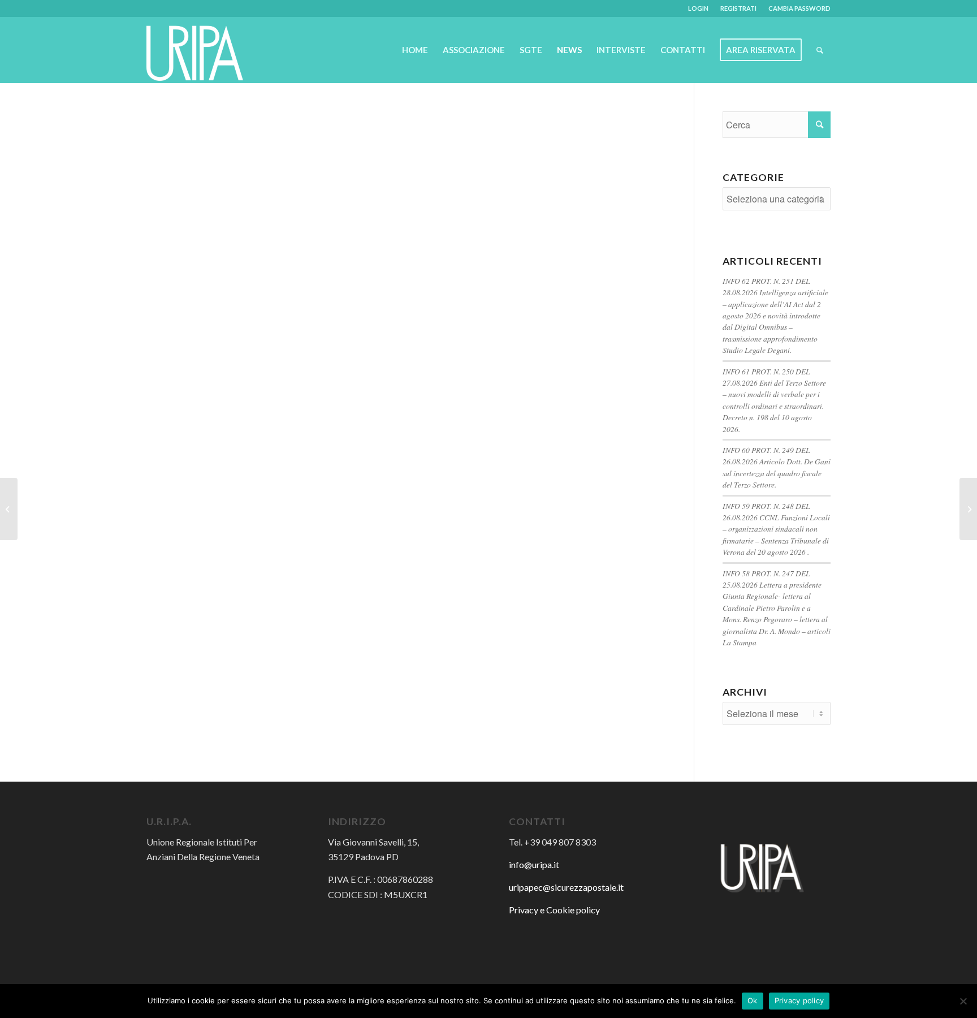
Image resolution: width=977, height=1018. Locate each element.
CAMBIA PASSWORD (799, 8)
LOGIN (698, 8)
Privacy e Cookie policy (554, 909)
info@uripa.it (534, 864)
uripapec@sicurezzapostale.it (566, 887)
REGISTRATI (738, 8)
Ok (752, 1000)
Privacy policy (799, 1000)
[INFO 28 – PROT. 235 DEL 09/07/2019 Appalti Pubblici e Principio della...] (9, 509)
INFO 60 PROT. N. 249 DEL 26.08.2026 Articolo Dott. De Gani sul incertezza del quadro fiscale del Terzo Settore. (777, 467)
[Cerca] (820, 49)
